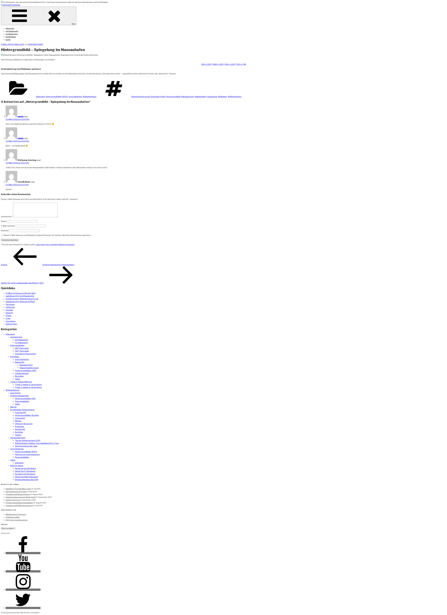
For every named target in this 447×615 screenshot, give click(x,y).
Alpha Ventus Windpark (25, 468)
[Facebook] (23, 553)
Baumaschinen (26, 365)
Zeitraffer (19, 463)
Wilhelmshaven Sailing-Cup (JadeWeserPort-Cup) (37, 443)
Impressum (10, 321)
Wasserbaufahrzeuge (29, 368)
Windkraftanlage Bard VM (26, 480)
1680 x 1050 (218, 64)
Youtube (9, 310)
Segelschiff (20, 429)
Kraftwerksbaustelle (19, 396)
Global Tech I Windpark (25, 471)
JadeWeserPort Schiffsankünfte (20, 296)
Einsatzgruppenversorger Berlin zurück (21, 497)
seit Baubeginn (12, 31)
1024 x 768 (241, 64)
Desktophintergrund (140, 97)
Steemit (9, 313)
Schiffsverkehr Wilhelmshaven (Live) (22, 299)
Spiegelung (212, 97)
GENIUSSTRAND (35, 44)
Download (155, 97)
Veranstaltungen (17, 438)
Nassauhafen (200, 97)
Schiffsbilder (11, 37)
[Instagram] (23, 590)
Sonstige (19, 432)
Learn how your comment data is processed (55, 244)
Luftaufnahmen (22, 373)
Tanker (18, 435)
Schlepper (19, 426)
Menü (73, 24)
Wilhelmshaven (89, 97)
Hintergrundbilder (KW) (25, 398)
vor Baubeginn (12, 34)
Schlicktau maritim (13, 517)
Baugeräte (19, 362)
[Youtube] (23, 571)
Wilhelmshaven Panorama (16, 514)
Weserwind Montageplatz (26, 477)
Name (3, 221)
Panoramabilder (17, 345)
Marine (13, 407)
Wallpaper (222, 97)
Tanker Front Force (13, 500)
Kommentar (7, 217)
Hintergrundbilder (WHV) (57, 97)
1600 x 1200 (230, 64)
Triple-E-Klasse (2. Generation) (28, 387)
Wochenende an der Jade (26, 446)
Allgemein (10, 28)
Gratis (162, 97)
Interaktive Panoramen (25, 354)
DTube (8, 316)
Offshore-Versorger (24, 424)
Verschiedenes (75, 97)
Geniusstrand (16, 337)
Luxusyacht (20, 418)
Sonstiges (14, 357)
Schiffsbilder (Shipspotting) (22, 410)
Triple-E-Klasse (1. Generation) (28, 385)
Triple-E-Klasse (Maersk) (21, 382)
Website (4, 231)
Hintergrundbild (173, 97)
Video (17, 379)
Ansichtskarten (22, 359)
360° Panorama (22, 351)
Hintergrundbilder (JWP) (25, 371)
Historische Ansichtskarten (27, 454)
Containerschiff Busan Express (18, 494)
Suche (8, 40)
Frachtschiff (20, 412)
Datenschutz (11, 324)
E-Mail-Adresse (8, 226)
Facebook (10, 304)
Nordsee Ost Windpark (25, 474)
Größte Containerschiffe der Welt (21, 293)
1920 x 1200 (206, 64)
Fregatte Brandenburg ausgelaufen (19, 503)
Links (8, 318)
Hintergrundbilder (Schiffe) (27, 415)
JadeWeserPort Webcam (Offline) (20, 302)
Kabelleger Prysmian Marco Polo (18, 489)
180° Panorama (22, 348)
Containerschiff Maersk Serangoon (19, 506)
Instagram (10, 307)
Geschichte (15, 393)
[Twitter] (23, 608)
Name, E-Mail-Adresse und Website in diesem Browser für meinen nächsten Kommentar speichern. (47, 235)
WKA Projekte (16, 466)
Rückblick (19, 376)
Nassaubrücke (187, 97)
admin (21, 116)
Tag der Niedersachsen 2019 (27, 440)
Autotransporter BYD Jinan (16, 492)
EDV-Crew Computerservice (17, 520)
